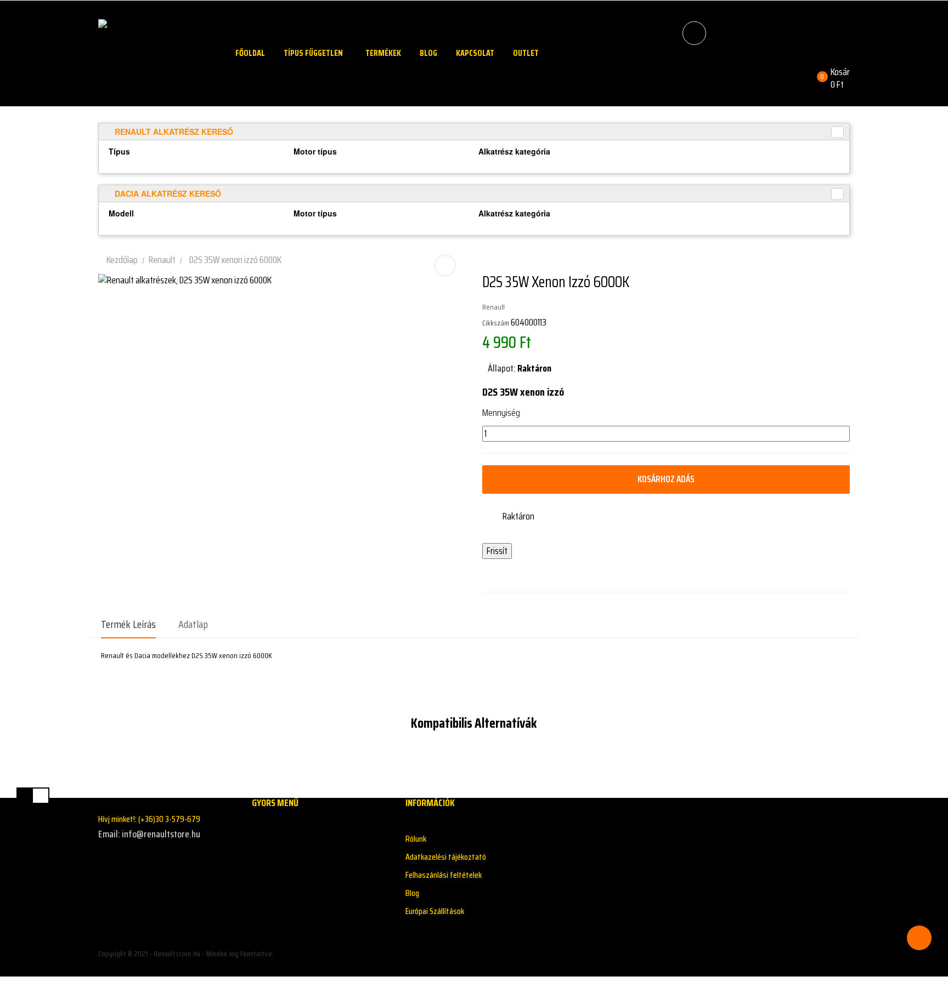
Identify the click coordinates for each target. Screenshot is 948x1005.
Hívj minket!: (149, 819)
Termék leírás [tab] (128, 624)
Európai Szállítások (434, 911)
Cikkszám (495, 323)
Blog (412, 893)
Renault (493, 307)
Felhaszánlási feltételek (443, 875)
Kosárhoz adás (666, 479)
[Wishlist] (678, 71)
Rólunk (415, 839)
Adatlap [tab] (193, 624)
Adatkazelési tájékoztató (445, 857)
